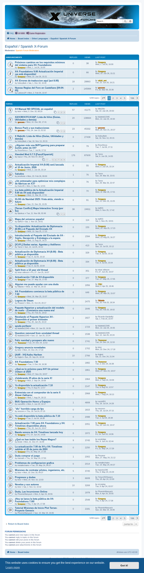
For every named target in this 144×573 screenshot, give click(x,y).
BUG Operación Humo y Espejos (32, 401)
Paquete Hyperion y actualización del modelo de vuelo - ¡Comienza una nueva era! (39, 309)
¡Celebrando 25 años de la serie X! (33, 378)
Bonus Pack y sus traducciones (32, 128)
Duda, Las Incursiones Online (31, 491)
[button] (103, 98)
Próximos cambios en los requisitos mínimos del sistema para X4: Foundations (40, 63)
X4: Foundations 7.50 (26, 362)
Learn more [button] (13, 567)
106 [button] (132, 98)
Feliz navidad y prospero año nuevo (34, 340)
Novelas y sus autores (27, 484)
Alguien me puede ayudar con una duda (36, 284)
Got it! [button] (124, 565)
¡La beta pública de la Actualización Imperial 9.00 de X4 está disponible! (39, 191)
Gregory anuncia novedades (30, 347)
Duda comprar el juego (27, 455)
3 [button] (116, 98)
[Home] (72, 17)
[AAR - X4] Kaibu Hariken (28, 354)
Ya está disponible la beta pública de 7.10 (37, 416)
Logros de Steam (24, 300)
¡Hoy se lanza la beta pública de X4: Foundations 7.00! (34, 500)
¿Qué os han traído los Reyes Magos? (35, 439)
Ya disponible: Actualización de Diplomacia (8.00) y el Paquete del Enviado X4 (38, 227)
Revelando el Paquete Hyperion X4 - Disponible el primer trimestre (34, 318)
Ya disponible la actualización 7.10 (34, 385)
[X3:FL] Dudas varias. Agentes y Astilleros (38, 244)
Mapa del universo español (29, 219)
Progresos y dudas (25, 477)
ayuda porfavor (23, 326)
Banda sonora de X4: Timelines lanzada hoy (39, 432)
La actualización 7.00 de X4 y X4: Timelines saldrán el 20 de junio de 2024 (38, 448)
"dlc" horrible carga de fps (29, 409)
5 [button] (124, 98)
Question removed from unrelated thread (37, 333)
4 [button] (120, 98)
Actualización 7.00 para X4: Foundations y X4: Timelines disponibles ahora (40, 424)
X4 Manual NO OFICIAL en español (34, 109)
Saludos (19, 173)
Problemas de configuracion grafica (34, 463)
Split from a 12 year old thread (31, 270)
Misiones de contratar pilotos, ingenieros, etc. (40, 470)
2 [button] (113, 98)
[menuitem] (10, 33)
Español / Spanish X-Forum (26, 46)
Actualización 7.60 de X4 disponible (34, 277)
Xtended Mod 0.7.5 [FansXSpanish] (34, 154)
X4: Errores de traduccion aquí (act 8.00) (37, 80)
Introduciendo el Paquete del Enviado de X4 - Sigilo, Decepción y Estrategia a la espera (39, 236)
